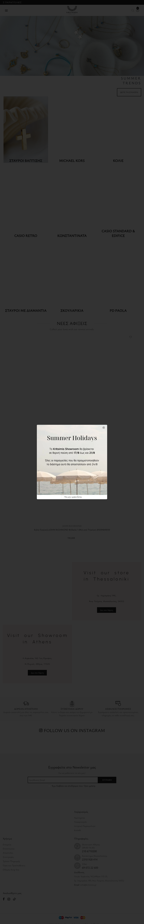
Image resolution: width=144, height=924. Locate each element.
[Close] (104, 427)
